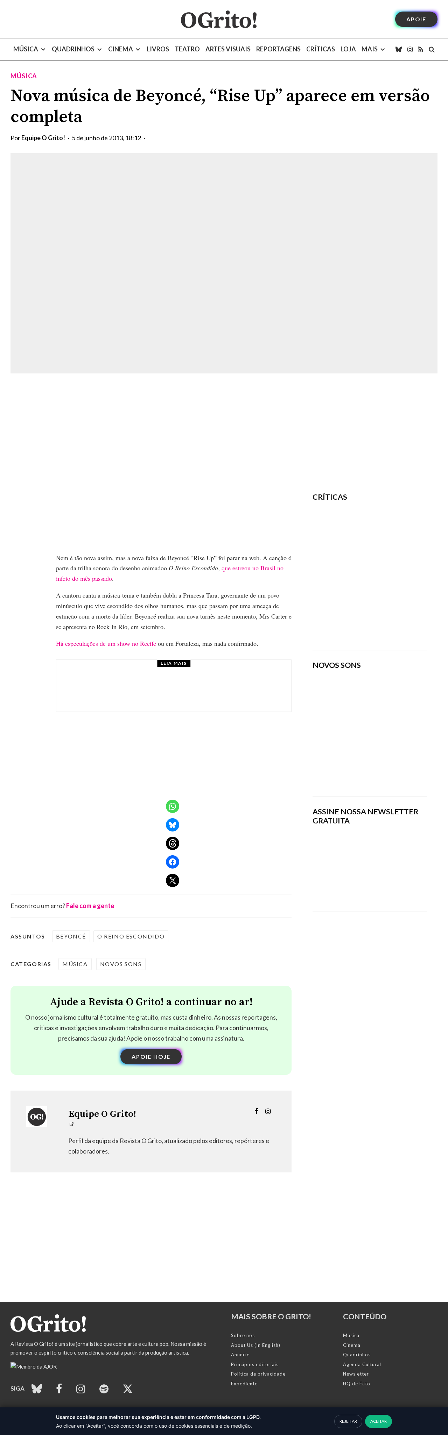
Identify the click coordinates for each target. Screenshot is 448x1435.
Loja (348, 49)
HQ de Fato (356, 1383)
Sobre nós (243, 1335)
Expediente (244, 1383)
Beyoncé (71, 936)
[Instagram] (410, 49)
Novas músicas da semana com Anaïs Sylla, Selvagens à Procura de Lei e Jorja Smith (363, 768)
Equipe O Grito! (43, 138)
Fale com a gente (90, 905)
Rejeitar (348, 1421)
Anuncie (240, 1354)
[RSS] (420, 49)
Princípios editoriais (255, 1364)
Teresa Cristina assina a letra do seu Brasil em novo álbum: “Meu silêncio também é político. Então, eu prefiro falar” (188, 692)
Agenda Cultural (362, 1364)
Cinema (120, 49)
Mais (370, 49)
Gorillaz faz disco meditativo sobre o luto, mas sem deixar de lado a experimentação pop (390, 572)
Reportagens (278, 49)
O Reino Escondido (130, 936)
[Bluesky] (399, 49)
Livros (158, 49)
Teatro (187, 49)
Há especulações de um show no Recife (106, 643)
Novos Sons (121, 964)
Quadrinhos (73, 49)
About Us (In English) (255, 1345)
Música (25, 49)
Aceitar (378, 1421)
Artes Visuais (228, 49)
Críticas (320, 49)
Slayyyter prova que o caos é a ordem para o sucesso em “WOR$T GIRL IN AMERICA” (391, 527)
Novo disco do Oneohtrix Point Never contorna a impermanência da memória (386, 621)
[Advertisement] (370, 427)
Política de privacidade (258, 1374)
